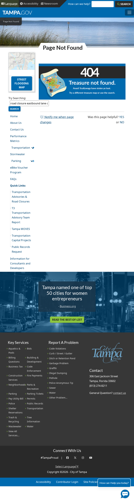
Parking (16, 161)
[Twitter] (75, 457)
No (122, 122)
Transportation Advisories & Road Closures (21, 196)
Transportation (20, 147)
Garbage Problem (58, 363)
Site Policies (91, 482)
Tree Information (33, 419)
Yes (121, 117)
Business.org (68, 306)
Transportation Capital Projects (21, 238)
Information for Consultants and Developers (20, 263)
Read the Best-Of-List (67, 319)
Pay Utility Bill (15, 398)
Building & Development (34, 359)
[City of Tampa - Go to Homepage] (17, 12)
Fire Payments (34, 375)
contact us (119, 393)
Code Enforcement (34, 368)
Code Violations (57, 348)
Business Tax (15, 366)
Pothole (53, 378)
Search (14, 108)
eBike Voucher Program (19, 170)
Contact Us (17, 129)
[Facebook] (67, 457)
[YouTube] (91, 457)
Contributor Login (67, 482)
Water (30, 426)
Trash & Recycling (13, 419)
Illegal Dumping (58, 373)
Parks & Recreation (33, 386)
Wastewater (14, 426)
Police (11, 403)
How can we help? (79, 4)
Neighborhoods (17, 384)
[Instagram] (83, 457)
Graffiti (53, 368)
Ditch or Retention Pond (62, 358)
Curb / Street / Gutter (60, 353)
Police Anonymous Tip (61, 382)
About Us (16, 123)
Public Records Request (21, 249)
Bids (29, 348)
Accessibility (43, 482)
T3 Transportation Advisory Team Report (21, 215)
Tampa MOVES (21, 229)
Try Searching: (17, 98)
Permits (31, 398)
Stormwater (17, 154)
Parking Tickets (35, 393)
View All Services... (13, 433)
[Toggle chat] (124, 493)
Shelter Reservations (15, 410)
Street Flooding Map (22, 83)
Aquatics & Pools (14, 350)
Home (14, 116)
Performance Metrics (18, 138)
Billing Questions (14, 359)
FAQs (13, 179)
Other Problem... (58, 397)
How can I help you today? (114, 482)
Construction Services (15, 377)
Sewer (52, 387)
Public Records (35, 403)
